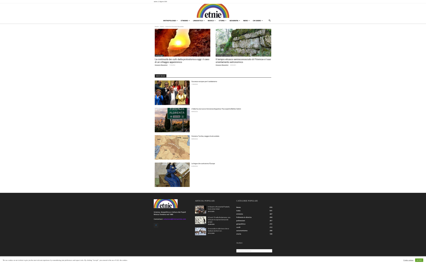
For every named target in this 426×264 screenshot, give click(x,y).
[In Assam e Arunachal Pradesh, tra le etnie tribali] (200, 209)
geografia (234, 21)
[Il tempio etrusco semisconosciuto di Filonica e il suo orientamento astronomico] (243, 43)
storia (222, 21)
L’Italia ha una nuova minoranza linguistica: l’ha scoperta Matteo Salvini (216, 109)
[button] (269, 21)
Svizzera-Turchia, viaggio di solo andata (205, 136)
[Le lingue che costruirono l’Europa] (172, 175)
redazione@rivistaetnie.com (174, 219)
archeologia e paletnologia (224, 55)
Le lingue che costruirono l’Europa (203, 163)
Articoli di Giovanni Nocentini (174, 26)
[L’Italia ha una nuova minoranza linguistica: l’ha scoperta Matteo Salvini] (172, 120)
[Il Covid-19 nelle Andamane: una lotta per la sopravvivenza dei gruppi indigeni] (200, 220)
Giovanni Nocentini (161, 65)
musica (211, 21)
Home (157, 26)
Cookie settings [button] (408, 260)
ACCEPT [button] (419, 260)
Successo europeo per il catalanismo (204, 81)
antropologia (169, 21)
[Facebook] (156, 225)
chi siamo (257, 21)
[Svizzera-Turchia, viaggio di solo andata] (172, 147)
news (245, 21)
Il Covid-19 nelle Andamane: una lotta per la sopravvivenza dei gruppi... (219, 220)
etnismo (184, 21)
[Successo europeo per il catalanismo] (172, 92)
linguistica (198, 21)
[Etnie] (213, 10)
